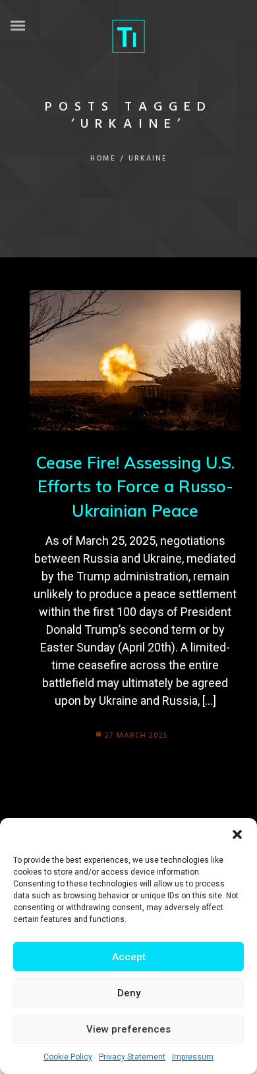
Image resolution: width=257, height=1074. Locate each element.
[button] (237, 834)
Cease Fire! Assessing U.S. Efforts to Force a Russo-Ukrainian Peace (135, 486)
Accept (129, 957)
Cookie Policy (67, 1056)
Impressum (193, 1056)
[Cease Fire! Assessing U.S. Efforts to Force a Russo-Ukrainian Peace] (135, 360)
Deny (128, 993)
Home (103, 159)
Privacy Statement (132, 1056)
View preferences (128, 1029)
